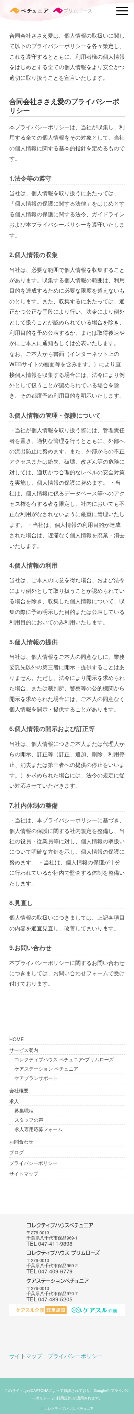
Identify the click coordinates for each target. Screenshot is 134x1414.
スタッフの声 (28, 1119)
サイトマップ (23, 1173)
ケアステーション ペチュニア (46, 1068)
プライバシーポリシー (33, 1162)
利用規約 (63, 1398)
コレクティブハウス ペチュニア (68, 1408)
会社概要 (19, 1090)
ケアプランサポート (36, 1077)
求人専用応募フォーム (38, 1129)
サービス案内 (23, 1049)
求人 (14, 1101)
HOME (16, 1039)
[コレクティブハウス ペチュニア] (51, 12)
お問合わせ (21, 1141)
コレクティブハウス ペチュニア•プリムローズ (64, 1059)
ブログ (16, 1152)
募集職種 (24, 1110)
